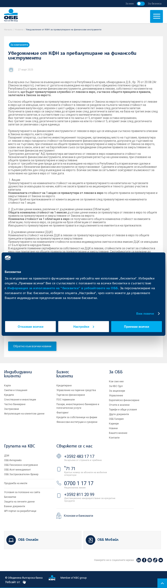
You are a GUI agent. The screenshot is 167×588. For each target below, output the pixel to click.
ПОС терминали (65, 399)
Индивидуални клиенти (18, 374)
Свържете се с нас (74, 446)
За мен (129, 3)
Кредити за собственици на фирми (76, 417)
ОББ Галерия (116, 419)
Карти (7, 385)
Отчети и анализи (119, 404)
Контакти (114, 437)
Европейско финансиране (124, 400)
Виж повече (145, 313)
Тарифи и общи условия (123, 409)
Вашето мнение (118, 433)
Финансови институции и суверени (76, 422)
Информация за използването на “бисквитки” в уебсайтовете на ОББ (62, 288)
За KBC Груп (116, 386)
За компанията (19, 44)
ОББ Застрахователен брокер (21, 474)
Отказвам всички (30, 326)
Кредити (9, 394)
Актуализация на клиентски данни (24, 413)
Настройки (81, 326)
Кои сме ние (116, 381)
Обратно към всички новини (32, 346)
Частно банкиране (14, 404)
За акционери (117, 390)
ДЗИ (6, 455)
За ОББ (116, 372)
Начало (8, 29)
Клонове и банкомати (78, 515)
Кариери (114, 423)
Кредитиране (64, 385)
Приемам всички (136, 326)
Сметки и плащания (15, 390)
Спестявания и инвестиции (20, 399)
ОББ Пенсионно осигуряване (21, 465)
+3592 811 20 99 (79, 494)
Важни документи (14, 506)
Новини (19, 29)
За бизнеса (155, 3)
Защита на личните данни (19, 501)
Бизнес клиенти (64, 374)
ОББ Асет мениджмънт (17, 469)
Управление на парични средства (76, 390)
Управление (116, 395)
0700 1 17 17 (78, 483)
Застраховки (11, 409)
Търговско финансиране (70, 394)
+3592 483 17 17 (79, 456)
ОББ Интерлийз (13, 460)
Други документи (119, 414)
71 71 (70, 468)
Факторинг (62, 412)
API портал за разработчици (20, 511)
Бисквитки (10, 497)
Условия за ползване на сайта (22, 492)
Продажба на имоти (15, 483)
